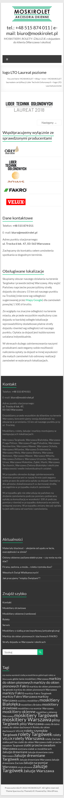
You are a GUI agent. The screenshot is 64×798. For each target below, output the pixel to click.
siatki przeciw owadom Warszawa (28, 746)
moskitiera (22, 701)
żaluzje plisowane (25, 767)
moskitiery (33, 700)
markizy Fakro (13, 693)
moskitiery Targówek (36, 715)
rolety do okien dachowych (17, 727)
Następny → (49, 122)
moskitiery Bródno (31, 704)
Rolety (6, 619)
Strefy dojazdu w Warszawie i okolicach (24, 641)
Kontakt (6, 602)
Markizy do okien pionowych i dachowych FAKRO (29, 636)
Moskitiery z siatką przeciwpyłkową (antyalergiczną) (31, 630)
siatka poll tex (10, 742)
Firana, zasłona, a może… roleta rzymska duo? (27, 566)
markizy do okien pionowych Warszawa (35, 689)
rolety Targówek (35, 734)
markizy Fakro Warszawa (19, 696)
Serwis (6, 624)
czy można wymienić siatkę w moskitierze (20, 675)
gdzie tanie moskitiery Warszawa (30, 678)
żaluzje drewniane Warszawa (35, 759)
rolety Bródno (52, 724)
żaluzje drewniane (14, 752)
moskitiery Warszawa (26, 719)
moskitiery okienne (19, 711)
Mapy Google (34, 300)
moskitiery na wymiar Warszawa (36, 708)
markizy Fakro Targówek (38, 693)
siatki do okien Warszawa (32, 742)
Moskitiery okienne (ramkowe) (19, 613)
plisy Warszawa (32, 724)
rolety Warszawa (28, 738)
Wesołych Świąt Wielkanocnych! (20, 572)
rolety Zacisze (52, 738)
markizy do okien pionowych (31, 680)
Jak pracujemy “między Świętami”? (21, 578)
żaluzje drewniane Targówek (23, 757)
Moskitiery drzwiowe (14, 607)
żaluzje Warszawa (39, 770)
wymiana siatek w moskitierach (34, 748)
